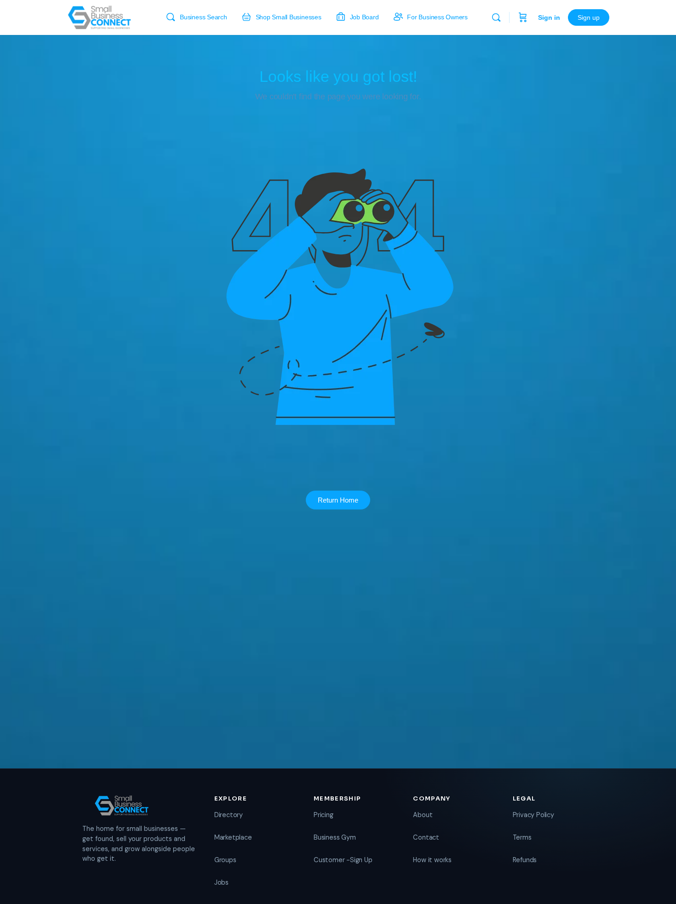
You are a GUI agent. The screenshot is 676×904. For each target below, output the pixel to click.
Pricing (323, 815)
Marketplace (233, 837)
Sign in (549, 17)
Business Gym (334, 837)
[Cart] (523, 17)
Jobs (221, 882)
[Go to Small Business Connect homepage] (99, 16)
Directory (228, 815)
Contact (426, 837)
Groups (225, 860)
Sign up (589, 17)
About (422, 815)
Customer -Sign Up (343, 860)
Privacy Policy (533, 815)
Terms (522, 837)
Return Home (338, 500)
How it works (432, 860)
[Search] (496, 17)
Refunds (525, 860)
